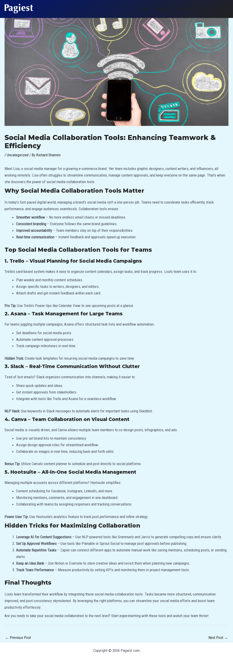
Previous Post (18, 637)
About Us (163, 9)
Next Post (218, 637)
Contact (219, 9)
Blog (202, 9)
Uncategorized (17, 155)
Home (144, 9)
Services (184, 9)
